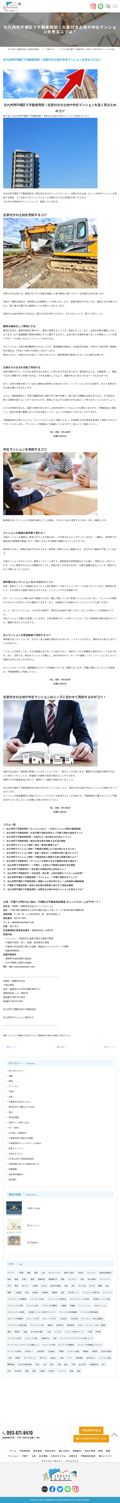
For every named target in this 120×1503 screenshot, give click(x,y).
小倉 (44, 1364)
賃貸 (9, 1331)
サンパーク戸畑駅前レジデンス (90, 1344)
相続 (11, 1075)
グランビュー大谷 (37, 1325)
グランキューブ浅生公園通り (92, 1318)
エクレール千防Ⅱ (49, 1318)
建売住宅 (60, 1325)
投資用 (94, 1351)
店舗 (25, 1331)
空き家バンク (73, 1292)
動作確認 (79, 1358)
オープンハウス (54, 1272)
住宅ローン (29, 1351)
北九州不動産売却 (25, 1364)
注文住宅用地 (106, 1351)
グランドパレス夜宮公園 (17, 1325)
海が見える (91, 1358)
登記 (62, 1292)
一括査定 (18, 1292)
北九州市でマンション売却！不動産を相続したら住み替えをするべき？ (41, 848)
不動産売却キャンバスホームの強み (25, 1143)
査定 (34, 1371)
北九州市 (82, 1364)
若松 (51, 1364)
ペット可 (57, 1331)
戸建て (12, 1091)
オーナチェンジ (30, 1358)
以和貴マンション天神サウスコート (42, 1312)
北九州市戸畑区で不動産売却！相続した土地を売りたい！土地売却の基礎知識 (45, 881)
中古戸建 (74, 1318)
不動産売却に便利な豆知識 (47, 1035)
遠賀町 (17, 1358)
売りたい (25, 1285)
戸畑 (73, 1364)
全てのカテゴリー (17, 1070)
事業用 (85, 1351)
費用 (16, 1285)
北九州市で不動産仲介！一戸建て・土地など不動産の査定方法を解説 (41, 864)
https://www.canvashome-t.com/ (22, 966)
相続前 (50, 1325)
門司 (37, 1364)
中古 (9, 1371)
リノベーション (85, 1305)
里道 (36, 1272)
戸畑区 (42, 1371)
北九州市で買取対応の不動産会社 (19, 1009)
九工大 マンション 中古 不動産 (91, 1325)
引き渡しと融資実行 (18, 1132)
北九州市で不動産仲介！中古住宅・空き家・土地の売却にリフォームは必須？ (45, 873)
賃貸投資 (70, 1325)
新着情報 (13, 1169)
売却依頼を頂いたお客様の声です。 (25, 1163)
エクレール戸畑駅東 (15, 1318)
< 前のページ (11, 1046)
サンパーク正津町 (14, 1351)
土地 (11, 1096)
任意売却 (40, 1351)
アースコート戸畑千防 (90, 1292)
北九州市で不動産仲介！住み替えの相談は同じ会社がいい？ (36, 869)
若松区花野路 (55, 1285)
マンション (12, 1035)
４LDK (9, 1358)
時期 (9, 1292)
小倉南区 (51, 1351)
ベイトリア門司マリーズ (74, 1331)
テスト (69, 1358)
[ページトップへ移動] (114, 1434)
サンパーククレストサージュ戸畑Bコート (23, 1344)
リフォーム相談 (73, 1351)
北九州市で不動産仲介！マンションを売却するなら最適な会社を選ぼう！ (42, 860)
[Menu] (115, 6)
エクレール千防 (33, 1318)
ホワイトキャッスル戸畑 (79, 1299)
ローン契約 (14, 1127)
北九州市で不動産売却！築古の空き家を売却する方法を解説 (35, 840)
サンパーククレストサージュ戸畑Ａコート (76, 1338)
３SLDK (89, 1331)
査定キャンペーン (17, 1148)
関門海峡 (11, 1364)
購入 (66, 1364)
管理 (71, 1371)
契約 (11, 1112)
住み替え (18, 1371)
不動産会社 (45, 1338)
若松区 (80, 1272)
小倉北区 (63, 1318)
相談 (78, 1371)
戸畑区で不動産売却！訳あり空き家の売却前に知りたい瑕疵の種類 (40, 885)
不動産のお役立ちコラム (26, 1035)
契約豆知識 (14, 1117)
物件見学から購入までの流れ (22, 1106)
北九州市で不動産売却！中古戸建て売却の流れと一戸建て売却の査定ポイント (44, 832)
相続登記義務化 (106, 1272)
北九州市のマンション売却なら (18, 1017)
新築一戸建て (69, 1272)
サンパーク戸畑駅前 (66, 1344)
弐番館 (63, 1305)
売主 (9, 1285)
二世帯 (20, 1272)
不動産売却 (93, 1364)
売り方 (92, 1285)
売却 (82, 1279)
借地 (66, 1285)
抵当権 (35, 1292)
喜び (73, 1285)
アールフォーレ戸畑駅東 (17, 1299)
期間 (100, 1285)
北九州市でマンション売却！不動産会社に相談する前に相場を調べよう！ (42, 856)
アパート (11, 1272)
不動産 (35, 1285)
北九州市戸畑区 (37, 1331)
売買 (55, 1338)
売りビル (43, 1358)
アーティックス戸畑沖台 (57, 1299)
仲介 (103, 1364)
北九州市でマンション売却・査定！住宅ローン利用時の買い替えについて (42, 852)
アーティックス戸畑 (15, 1305)
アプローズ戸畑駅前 (49, 1305)
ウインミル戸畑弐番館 (89, 1312)
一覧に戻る (60, 1046)
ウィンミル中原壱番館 (68, 1312)
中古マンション (101, 1305)
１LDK (48, 1331)
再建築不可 (53, 1279)
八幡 (59, 1364)
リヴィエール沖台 (37, 1299)
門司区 (98, 1331)
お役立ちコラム (64, 1035)
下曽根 (61, 1351)
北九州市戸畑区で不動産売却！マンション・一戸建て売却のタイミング (42, 877)
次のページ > (109, 1046)
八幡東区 (44, 1292)
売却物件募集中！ (17, 1174)
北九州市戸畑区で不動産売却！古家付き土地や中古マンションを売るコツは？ (45, 889)
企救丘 (53, 1358)
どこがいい (72, 1279)
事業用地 (41, 1279)
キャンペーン (105, 1279)
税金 (9, 1279)
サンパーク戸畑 (49, 1344)
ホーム (6, 115)
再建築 (54, 1292)
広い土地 (82, 1285)
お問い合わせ (60, 436)
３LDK (61, 1358)
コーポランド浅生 (14, 1338)
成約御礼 (13, 1179)
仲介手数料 (92, 1279)
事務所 (17, 1331)
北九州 (44, 1285)
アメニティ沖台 (32, 1305)
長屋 (16, 1279)
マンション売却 (105, 1358)
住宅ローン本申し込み (19, 1122)
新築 (27, 1371)
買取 (5, 1035)
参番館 (72, 1305)
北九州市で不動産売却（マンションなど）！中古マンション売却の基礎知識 (43, 828)
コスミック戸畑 (31, 1338)
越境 (32, 1279)
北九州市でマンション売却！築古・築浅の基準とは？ (32, 844)
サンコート (107, 1292)
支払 (107, 1285)
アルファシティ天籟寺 (16, 1312)
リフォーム (62, 1371)
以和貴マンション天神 (101, 1299)
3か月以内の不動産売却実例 (21, 1158)
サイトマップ (72, 1461)
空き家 (51, 1371)
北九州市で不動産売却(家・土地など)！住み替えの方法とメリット (38, 836)
